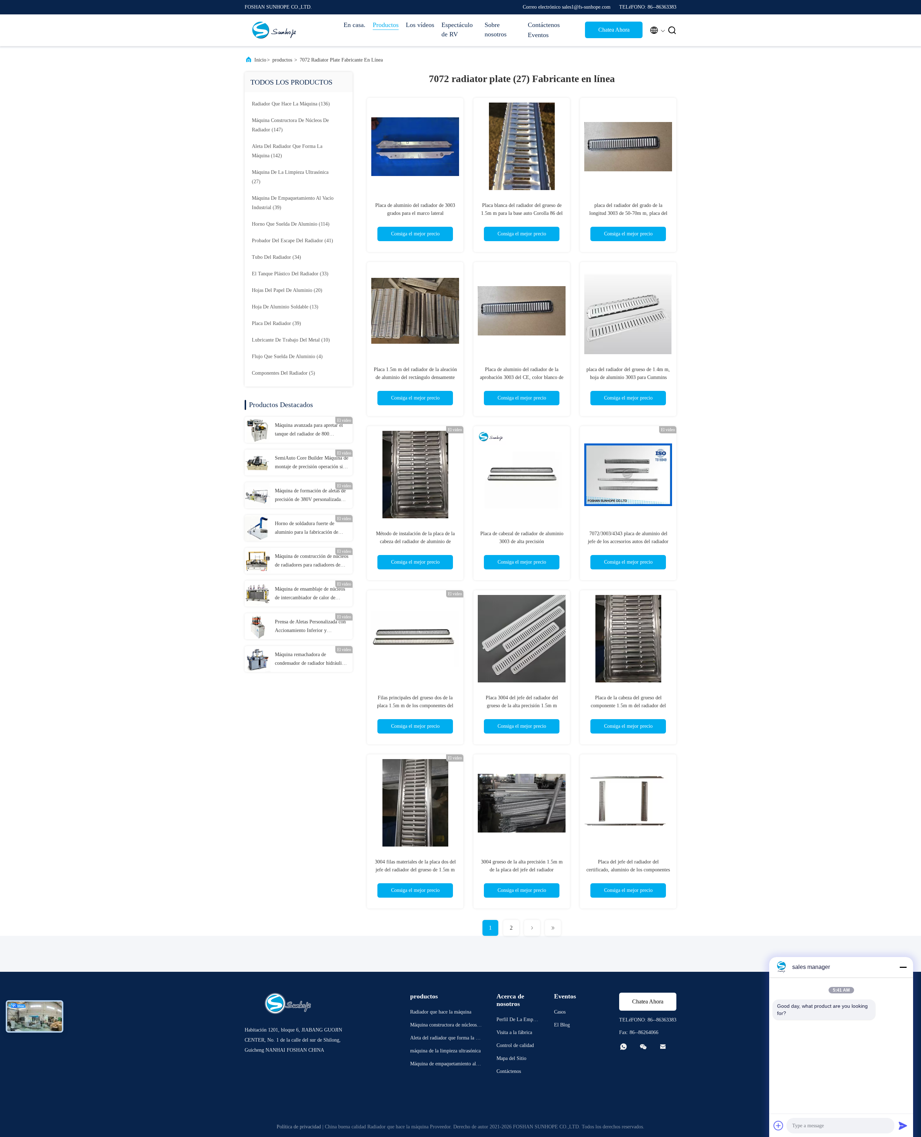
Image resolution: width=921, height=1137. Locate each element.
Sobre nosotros (496, 29)
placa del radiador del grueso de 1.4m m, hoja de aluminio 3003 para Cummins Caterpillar (628, 377)
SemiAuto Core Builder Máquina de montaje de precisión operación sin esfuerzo (311, 463)
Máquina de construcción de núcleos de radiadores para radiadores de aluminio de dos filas (311, 561)
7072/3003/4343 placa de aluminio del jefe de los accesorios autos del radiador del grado (628, 541)
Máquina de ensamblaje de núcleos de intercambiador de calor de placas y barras (310, 594)
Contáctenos (544, 24)
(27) (290, 177)
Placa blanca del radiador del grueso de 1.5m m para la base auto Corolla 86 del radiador (522, 213)
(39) (293, 202)
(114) (291, 224)
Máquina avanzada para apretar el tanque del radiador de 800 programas (309, 430)
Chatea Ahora (614, 30)
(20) (287, 290)
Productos (386, 24)
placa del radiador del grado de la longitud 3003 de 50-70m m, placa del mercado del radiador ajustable (628, 213)
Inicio (260, 60)
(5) (283, 373)
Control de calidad (515, 1045)
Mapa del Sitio (511, 1058)
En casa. (355, 24)
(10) (291, 340)
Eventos (538, 35)
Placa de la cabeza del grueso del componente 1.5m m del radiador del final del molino (628, 705)
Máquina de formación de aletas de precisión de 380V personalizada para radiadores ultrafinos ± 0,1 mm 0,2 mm (311, 496)
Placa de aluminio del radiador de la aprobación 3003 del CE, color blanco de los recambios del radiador (521, 377)
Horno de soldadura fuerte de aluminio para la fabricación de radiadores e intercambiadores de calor (308, 529)
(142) (287, 151)
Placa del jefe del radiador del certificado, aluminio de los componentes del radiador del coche (628, 869)
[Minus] (903, 967)
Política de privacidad (299, 1126)
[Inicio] (273, 30)
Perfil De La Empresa (517, 1020)
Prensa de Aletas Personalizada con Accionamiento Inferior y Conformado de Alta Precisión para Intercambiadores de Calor (310, 627)
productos (282, 60)
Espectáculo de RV (457, 29)
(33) (290, 273)
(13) (285, 307)
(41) (292, 240)
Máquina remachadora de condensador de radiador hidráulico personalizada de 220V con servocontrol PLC (310, 660)
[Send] (903, 1125)
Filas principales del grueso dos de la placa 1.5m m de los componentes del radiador (415, 705)
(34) (276, 257)
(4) (287, 356)
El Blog (562, 1025)
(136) (291, 104)
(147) (290, 125)
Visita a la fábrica (514, 1032)
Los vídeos (420, 24)
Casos (560, 1012)
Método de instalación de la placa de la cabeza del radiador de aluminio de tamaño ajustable (415, 541)
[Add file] (778, 1125)
